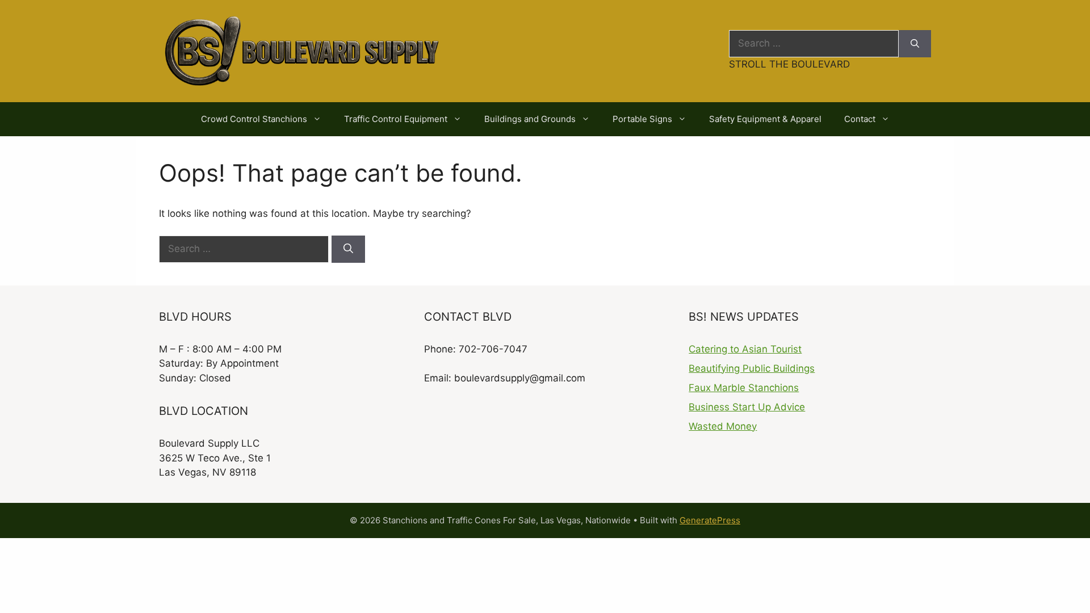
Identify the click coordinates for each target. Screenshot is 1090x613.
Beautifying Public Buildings (752, 368)
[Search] (915, 43)
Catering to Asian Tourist (745, 349)
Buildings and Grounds (530, 119)
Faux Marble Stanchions (744, 387)
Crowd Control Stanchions (254, 119)
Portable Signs (642, 119)
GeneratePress (710, 520)
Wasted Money (723, 426)
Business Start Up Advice (747, 407)
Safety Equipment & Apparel (765, 119)
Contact (859, 119)
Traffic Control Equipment (395, 119)
